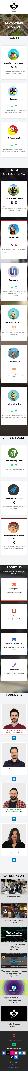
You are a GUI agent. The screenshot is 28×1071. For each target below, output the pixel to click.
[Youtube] (16, 1053)
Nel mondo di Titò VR (14, 322)
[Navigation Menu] (14, 12)
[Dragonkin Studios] (14, 5)
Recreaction (14, 280)
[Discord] (24, 1053)
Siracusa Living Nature (14, 461)
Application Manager (14, 498)
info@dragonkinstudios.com (14, 1048)
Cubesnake (14, 99)
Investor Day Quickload (14, 921)
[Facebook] (4, 1053)
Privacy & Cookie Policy (14, 1067)
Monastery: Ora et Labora (14, 63)
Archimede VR (14, 362)
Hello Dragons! (14, 1024)
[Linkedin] (14, 738)
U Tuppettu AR (14, 138)
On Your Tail (14, 238)
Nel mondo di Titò (14, 404)
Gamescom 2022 (14, 897)
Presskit (14, 1064)
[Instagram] (12, 1053)
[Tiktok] (12, 1057)
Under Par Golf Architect (14, 198)
